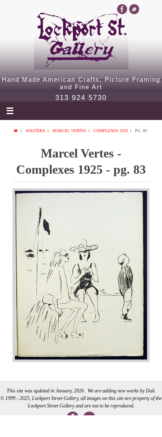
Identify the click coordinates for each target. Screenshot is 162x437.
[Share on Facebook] (16, 426)
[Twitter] (134, 9)
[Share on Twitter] (48, 426)
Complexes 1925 (110, 130)
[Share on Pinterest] (113, 426)
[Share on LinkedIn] (81, 426)
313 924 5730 (81, 98)
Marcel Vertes (69, 130)
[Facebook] (122, 9)
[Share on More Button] (146, 426)
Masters (35, 130)
